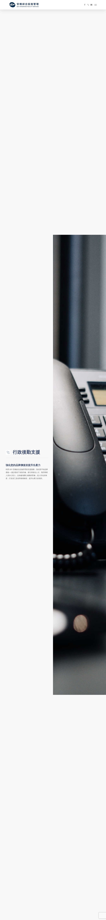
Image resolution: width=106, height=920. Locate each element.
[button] (95, 5)
